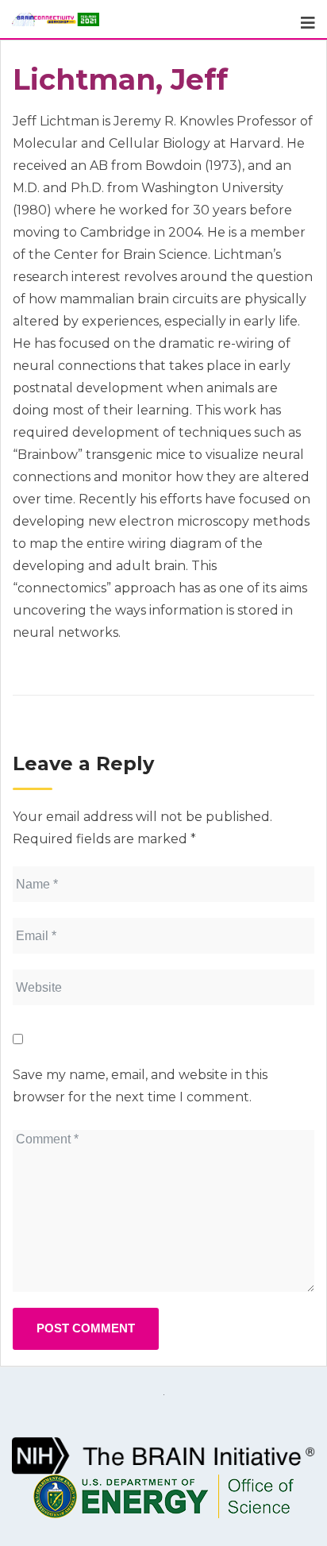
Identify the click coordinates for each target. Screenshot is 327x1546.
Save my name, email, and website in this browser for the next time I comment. (140, 1086)
